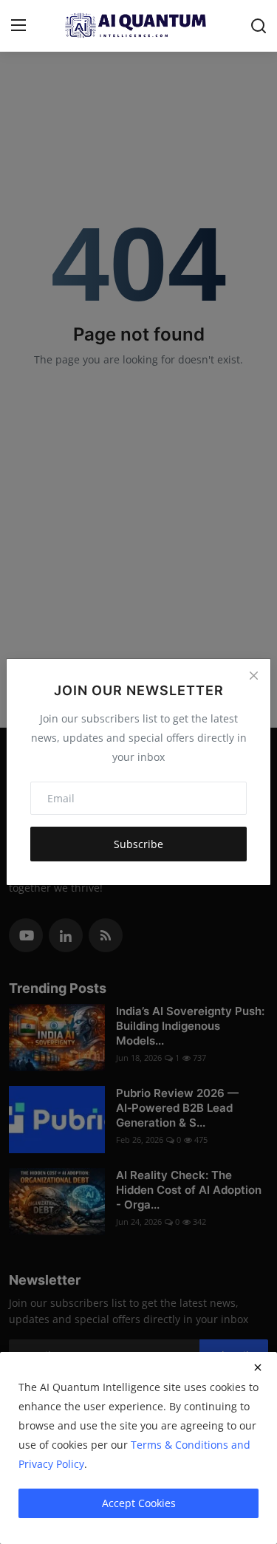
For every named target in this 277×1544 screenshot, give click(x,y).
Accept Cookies (139, 1503)
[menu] (18, 26)
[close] (258, 1367)
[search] (258, 26)
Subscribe (138, 844)
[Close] (253, 676)
